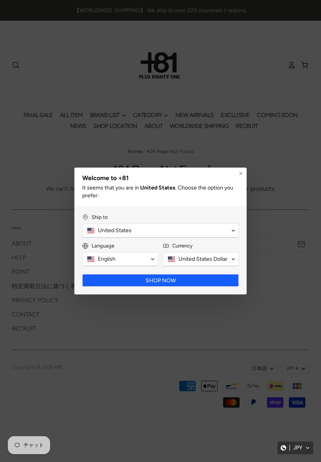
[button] (295, 448)
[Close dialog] (240, 173)
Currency (182, 246)
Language (103, 246)
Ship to (100, 217)
